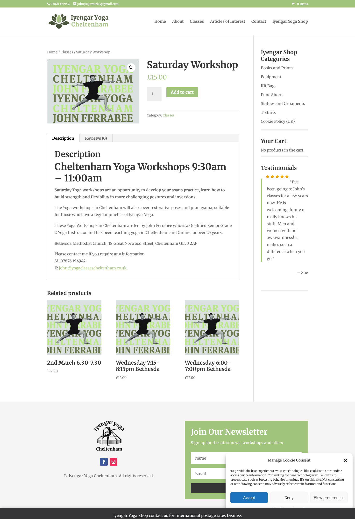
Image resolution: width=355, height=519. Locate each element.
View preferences (329, 497)
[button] (345, 460)
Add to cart (182, 92)
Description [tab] (63, 138)
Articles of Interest (227, 22)
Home (160, 22)
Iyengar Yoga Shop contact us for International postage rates (170, 515)
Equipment (271, 76)
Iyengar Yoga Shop (290, 22)
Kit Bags (269, 85)
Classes (197, 22)
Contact (258, 22)
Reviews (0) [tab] (96, 138)
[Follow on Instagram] (113, 462)
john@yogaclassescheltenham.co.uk (93, 268)
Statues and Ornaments (283, 103)
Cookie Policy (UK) (278, 121)
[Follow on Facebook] (104, 462)
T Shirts (268, 112)
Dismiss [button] (234, 515)
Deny (289, 497)
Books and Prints (277, 67)
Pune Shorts (272, 94)
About (178, 22)
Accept (249, 497)
